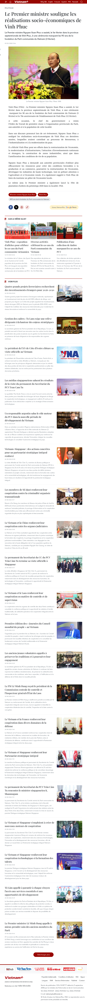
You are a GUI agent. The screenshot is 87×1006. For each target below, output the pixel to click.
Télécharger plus (43, 954)
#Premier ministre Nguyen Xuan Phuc (22, 194)
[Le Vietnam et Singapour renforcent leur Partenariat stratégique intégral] (69, 759)
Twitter (16, 207)
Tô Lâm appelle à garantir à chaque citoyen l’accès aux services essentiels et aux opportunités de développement (27, 891)
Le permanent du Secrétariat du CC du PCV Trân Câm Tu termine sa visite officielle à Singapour (27, 561)
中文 (69, 2)
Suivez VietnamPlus (58, 207)
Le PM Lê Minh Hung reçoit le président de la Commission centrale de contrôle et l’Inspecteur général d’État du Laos (28, 690)
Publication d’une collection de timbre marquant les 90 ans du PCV (68, 246)
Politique (9, 8)
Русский (75, 2)
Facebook (10, 207)
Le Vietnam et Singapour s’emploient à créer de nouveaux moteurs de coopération (29, 824)
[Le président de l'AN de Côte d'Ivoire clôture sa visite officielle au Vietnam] (69, 354)
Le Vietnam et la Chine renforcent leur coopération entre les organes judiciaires (26, 524)
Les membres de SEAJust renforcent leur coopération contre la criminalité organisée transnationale (27, 493)
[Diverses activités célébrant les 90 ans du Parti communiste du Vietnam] (43, 230)
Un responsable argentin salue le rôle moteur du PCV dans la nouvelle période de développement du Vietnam (28, 417)
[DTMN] (43, 969)
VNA (51, 980)
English (50, 2)
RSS (77, 977)
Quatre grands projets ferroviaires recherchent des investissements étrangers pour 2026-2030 (29, 288)
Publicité (74, 980)
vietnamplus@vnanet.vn (54, 994)
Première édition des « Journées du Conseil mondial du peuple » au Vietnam (27, 625)
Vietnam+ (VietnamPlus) (22, 1)
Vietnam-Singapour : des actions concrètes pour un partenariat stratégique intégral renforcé (27, 452)
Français (57, 2)
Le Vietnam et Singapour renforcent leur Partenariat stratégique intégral (26, 754)
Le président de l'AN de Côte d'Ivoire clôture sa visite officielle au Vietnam (29, 350)
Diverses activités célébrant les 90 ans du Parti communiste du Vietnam (42, 246)
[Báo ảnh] (58, 969)
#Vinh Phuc (43, 194)
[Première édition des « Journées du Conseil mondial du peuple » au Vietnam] (69, 630)
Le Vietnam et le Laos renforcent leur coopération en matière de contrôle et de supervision (26, 596)
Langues (45, 980)
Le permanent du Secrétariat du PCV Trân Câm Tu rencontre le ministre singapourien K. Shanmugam (29, 790)
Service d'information (62, 980)
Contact (82, 980)
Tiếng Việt (43, 2)
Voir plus (13, 281)
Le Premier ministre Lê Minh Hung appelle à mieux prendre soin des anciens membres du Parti (28, 927)
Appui (83, 977)
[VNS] (13, 969)
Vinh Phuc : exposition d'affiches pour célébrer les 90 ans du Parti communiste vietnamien (17, 246)
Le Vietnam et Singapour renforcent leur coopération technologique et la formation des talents (29, 858)
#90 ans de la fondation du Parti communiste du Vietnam (29, 199)
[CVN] (28, 969)
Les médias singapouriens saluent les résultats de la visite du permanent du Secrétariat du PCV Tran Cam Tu (29, 384)
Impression (22, 207)
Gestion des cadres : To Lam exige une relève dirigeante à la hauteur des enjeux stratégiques (29, 320)
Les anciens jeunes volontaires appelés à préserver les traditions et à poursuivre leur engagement (28, 656)
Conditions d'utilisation (66, 977)
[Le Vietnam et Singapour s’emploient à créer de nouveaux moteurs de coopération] (69, 829)
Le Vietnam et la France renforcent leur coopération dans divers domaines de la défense (25, 723)
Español (64, 2)
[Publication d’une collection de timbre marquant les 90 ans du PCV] (69, 230)
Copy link (27, 207)
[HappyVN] (73, 969)
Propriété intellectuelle (49, 977)
